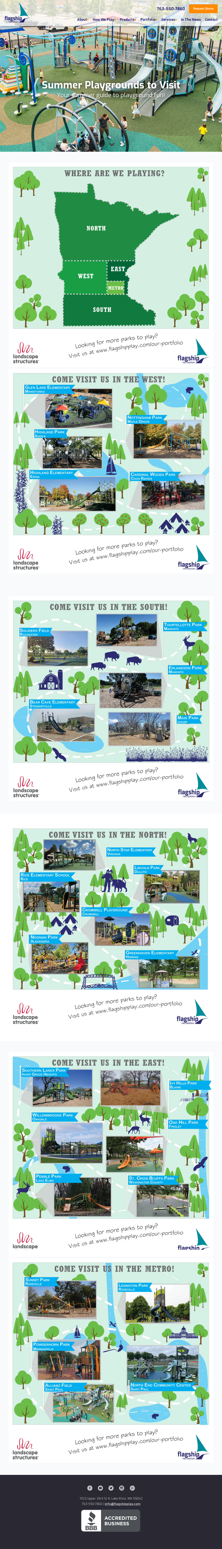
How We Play (103, 20)
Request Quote (203, 8)
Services (168, 20)
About (82, 20)
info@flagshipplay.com (122, 1504)
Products (127, 20)
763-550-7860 (171, 8)
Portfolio (147, 20)
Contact (211, 20)
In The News (191, 20)
